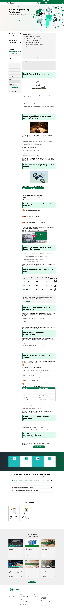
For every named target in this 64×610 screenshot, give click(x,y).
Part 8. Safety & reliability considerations (30, 50)
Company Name (12, 76)
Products (22, 2)
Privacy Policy (34, 608)
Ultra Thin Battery (23, 604)
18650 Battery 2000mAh (24, 596)
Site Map (48, 608)
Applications (28, 2)
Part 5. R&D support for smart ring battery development (33, 44)
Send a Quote (14, 87)
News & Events (36, 596)
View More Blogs (32, 581)
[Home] (8, 6)
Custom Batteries (37, 3)
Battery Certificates (11, 596)
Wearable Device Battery (14, 53)
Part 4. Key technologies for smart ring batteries (32, 42)
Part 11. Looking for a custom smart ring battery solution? (34, 57)
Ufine (21, 555)
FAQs (34, 599)
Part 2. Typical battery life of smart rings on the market (33, 38)
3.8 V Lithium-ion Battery (24, 599)
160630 (24, 289)
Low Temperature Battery (24, 601)
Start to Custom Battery (14, 20)
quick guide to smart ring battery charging (31, 328)
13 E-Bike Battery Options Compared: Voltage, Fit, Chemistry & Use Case (48, 570)
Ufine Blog (35, 594)
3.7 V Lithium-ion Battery (24, 594)
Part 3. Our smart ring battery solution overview (32, 40)
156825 (24, 285)
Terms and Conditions (42, 608)
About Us (10, 594)
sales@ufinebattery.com (36, 0)
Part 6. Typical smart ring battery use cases (31, 46)
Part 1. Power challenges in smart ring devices (32, 36)
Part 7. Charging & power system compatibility (32, 48)
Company (18, 2)
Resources (33, 2)
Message (10, 79)
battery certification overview (35, 412)
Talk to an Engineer (39, 446)
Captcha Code (11, 84)
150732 (24, 281)
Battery (17, 589)
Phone (10, 73)
